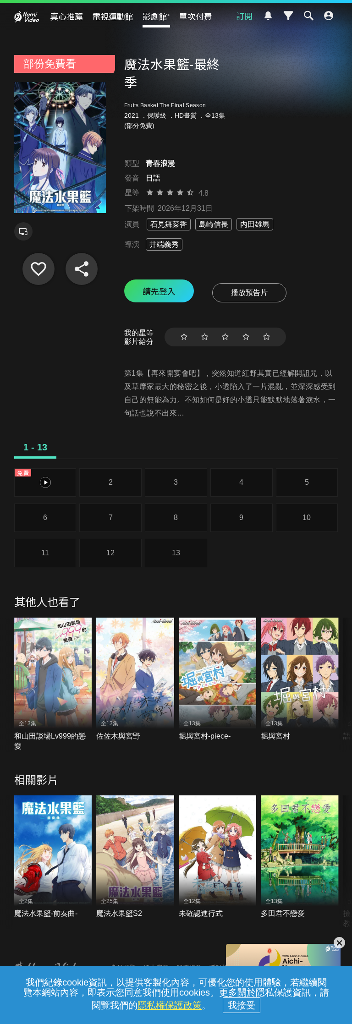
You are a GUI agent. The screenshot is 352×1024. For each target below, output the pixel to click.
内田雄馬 (255, 224)
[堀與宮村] (300, 679)
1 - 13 (35, 447)
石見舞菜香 (168, 224)
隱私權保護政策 (170, 1005)
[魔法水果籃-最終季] (38, 269)
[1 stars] (184, 337)
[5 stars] (266, 337)
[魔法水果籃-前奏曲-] (53, 857)
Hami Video (26, 16)
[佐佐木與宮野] (135, 679)
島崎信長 (213, 224)
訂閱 (244, 16)
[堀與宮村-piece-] (218, 679)
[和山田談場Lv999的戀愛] (53, 684)
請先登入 (159, 291)
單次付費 (195, 16)
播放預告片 (249, 292)
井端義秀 (164, 244)
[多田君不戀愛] (300, 857)
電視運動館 (112, 16)
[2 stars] (204, 337)
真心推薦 (66, 16)
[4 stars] (246, 337)
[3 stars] (225, 337)
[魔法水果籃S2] (135, 857)
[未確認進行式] (218, 857)
